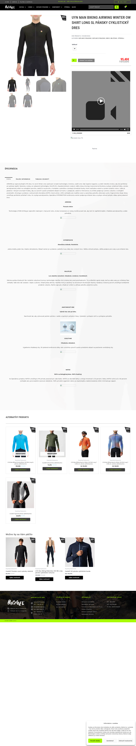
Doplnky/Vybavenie (85, 38)
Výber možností (21, 458)
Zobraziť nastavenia (125, 741)
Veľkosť (74, 44)
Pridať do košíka (86, 60)
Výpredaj (121, 38)
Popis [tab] (8, 168)
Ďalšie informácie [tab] (23, 168)
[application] (101, 101)
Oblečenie (113, 38)
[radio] (74, 48)
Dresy (108, 38)
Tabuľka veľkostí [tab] (42, 168)
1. (77, 133)
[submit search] (117, 7)
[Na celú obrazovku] (128, 129)
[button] (23, 7)
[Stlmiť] (125, 129)
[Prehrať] (74, 129)
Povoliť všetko (95, 741)
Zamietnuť (109, 741)
